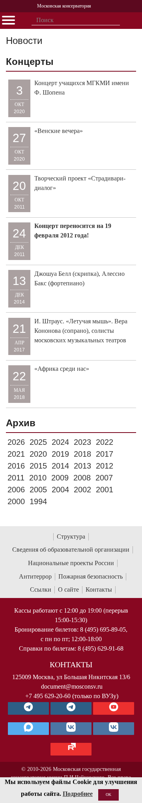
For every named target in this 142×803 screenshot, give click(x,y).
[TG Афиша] (71, 708)
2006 (16, 489)
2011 (15, 477)
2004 (60, 489)
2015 (38, 465)
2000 (16, 501)
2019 (60, 454)
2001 (104, 489)
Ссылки (40, 589)
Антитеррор (35, 576)
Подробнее (78, 793)
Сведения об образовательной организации (70, 549)
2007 (104, 477)
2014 (60, 465)
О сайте (68, 589)
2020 (38, 454)
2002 (82, 489)
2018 (82, 454)
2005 (38, 489)
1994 (38, 501)
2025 (38, 442)
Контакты (99, 589)
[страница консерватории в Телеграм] (28, 708)
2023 (82, 442)
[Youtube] (113, 708)
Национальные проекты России (71, 563)
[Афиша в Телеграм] (71, 749)
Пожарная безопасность (90, 576)
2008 (82, 477)
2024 (60, 442)
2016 (16, 465)
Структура (71, 536)
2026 (16, 442)
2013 (82, 465)
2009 (60, 477)
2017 (104, 454)
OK (108, 794)
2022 (104, 442)
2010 (38, 477)
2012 (104, 465)
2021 (16, 454)
